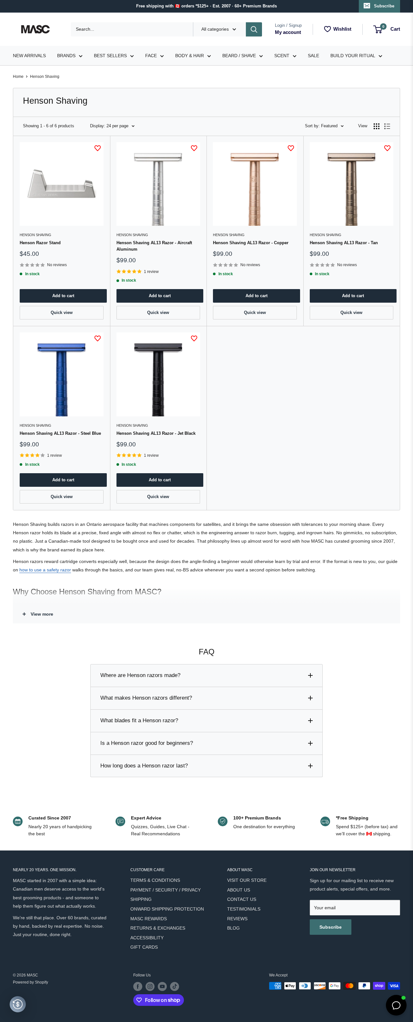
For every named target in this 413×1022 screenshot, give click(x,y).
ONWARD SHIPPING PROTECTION (167, 909)
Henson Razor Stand (40, 242)
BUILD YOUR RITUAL (352, 55)
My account (288, 32)
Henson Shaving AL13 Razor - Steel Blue (60, 433)
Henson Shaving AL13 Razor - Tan (344, 242)
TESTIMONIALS (243, 909)
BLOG (233, 928)
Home (18, 76)
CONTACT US (241, 899)
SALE (313, 55)
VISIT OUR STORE (247, 880)
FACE (151, 55)
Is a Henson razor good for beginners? (146, 743)
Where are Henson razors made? (140, 675)
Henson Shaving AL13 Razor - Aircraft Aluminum (154, 246)
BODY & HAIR (189, 55)
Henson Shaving (44, 76)
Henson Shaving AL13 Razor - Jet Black (156, 433)
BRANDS (66, 55)
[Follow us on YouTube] (162, 986)
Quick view (62, 312)
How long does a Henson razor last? (144, 766)
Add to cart (63, 295)
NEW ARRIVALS (29, 55)
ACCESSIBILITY (147, 937)
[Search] (254, 29)
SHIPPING (141, 899)
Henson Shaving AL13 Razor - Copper (250, 242)
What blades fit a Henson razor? (139, 720)
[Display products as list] (387, 126)
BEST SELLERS (110, 55)
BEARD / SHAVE (239, 55)
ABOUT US (238, 889)
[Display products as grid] (376, 126)
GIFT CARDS (144, 947)
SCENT (281, 55)
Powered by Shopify (30, 982)
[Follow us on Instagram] (150, 986)
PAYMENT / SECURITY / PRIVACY (165, 889)
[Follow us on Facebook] (137, 986)
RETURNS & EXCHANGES (157, 928)
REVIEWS (237, 918)
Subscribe (384, 6)
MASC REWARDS (148, 918)
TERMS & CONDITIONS (155, 880)
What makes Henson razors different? (146, 698)
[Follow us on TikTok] (174, 986)
